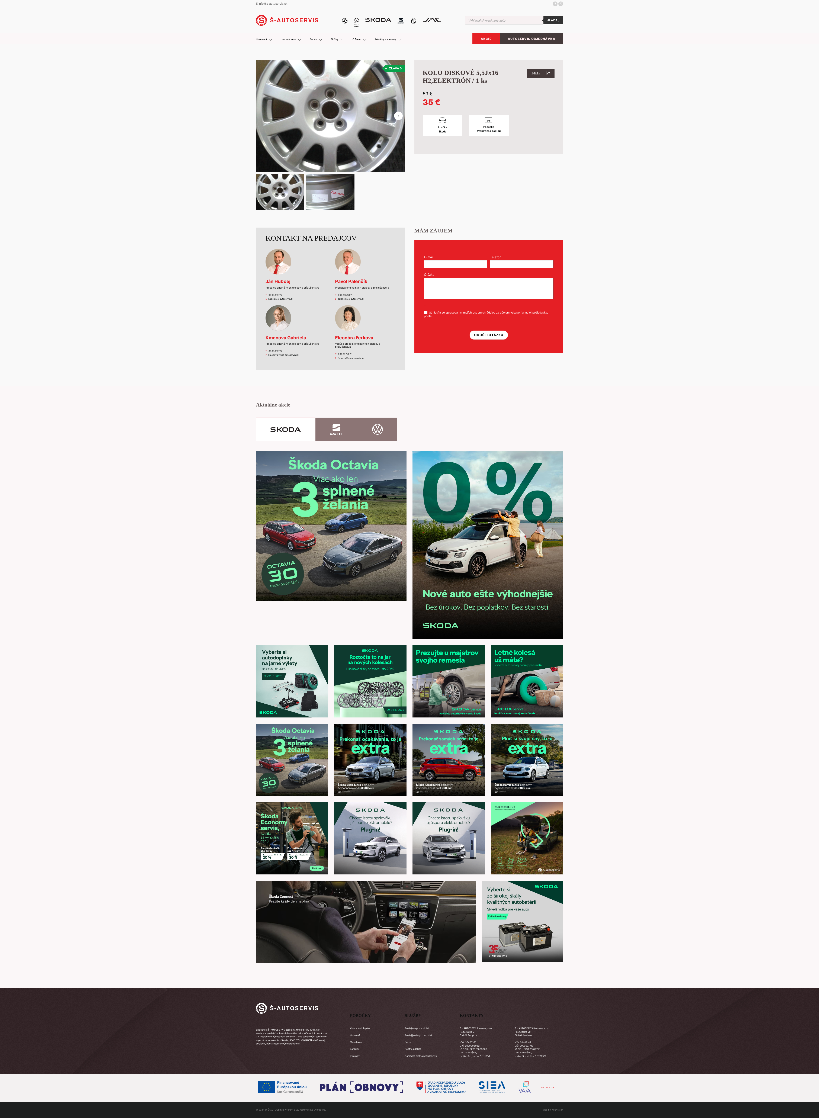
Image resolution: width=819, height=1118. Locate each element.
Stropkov (355, 1056)
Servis (408, 1042)
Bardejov (354, 1049)
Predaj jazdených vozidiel (418, 1035)
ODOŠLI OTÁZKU (488, 335)
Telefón (497, 257)
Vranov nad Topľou (360, 1028)
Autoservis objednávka (531, 39)
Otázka (430, 275)
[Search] (553, 20)
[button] (398, 116)
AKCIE (486, 39)
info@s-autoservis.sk (273, 3)
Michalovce (356, 1042)
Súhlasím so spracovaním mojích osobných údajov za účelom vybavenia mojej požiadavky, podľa (486, 314)
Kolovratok (557, 1109)
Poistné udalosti (413, 1049)
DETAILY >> (547, 1087)
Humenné (355, 1035)
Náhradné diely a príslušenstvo (421, 1056)
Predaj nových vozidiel (416, 1028)
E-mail (430, 257)
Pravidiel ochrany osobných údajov (455, 316)
